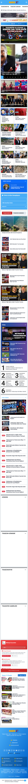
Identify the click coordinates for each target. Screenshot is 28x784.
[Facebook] (4, 750)
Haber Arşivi (19, 765)
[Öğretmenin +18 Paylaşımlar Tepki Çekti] (20, 154)
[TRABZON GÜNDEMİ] (25, 533)
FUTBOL (4, 117)
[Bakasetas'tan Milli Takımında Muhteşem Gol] (5, 354)
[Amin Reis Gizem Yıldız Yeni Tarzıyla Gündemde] (7, 169)
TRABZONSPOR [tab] (7, 213)
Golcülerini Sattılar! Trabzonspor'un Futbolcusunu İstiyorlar (14, 368)
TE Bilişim (17, 776)
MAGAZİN (4, 174)
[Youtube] (16, 750)
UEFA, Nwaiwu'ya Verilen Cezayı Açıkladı (9, 384)
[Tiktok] (19, 750)
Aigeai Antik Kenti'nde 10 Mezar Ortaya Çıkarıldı (20, 176)
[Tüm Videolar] (25, 324)
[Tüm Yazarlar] (25, 181)
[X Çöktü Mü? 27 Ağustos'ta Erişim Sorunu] (20, 127)
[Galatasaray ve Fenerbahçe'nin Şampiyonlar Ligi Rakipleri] (7, 112)
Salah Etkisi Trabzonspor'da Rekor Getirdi (16, 391)
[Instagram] (12, 750)
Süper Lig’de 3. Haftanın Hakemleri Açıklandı (20, 119)
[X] (7, 750)
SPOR (13, 771)
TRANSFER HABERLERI (10, 366)
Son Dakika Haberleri (8, 765)
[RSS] (24, 750)
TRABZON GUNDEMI (15, 6)
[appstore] (10, 754)
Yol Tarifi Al (15, 655)
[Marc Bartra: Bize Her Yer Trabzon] (5, 349)
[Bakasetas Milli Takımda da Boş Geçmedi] (5, 344)
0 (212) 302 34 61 (7, 665)
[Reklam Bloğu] (14, 15)
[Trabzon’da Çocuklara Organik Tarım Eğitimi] (7, 127)
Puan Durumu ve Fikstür (6, 762)
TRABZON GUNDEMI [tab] (18, 213)
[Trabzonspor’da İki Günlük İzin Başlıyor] (5, 418)
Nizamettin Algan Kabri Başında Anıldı (16, 455)
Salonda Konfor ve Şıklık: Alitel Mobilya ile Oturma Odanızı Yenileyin (15, 435)
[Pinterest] (9, 750)
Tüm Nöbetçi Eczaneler (14, 670)
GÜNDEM (5, 497)
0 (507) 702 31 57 (7, 655)
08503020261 (15, 742)
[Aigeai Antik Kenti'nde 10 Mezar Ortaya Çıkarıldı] (20, 169)
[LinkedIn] (14, 750)
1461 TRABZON (4, 772)
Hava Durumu (7, 758)
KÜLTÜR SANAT (18, 174)
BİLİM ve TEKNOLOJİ (20, 132)
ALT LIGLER (10, 772)
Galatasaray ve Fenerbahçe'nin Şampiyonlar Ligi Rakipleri (14, 10)
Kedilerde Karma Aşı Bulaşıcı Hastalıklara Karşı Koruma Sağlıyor (15, 460)
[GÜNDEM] (25, 497)
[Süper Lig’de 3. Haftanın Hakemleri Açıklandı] (20, 112)
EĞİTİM (16, 159)
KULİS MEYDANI (23, 771)
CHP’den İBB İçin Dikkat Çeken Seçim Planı (20, 148)
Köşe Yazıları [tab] (7, 181)
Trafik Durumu (19, 758)
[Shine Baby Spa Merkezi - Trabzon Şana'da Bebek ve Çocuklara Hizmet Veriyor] (5, 360)
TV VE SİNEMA (17, 772)
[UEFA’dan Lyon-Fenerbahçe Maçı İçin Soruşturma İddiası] (7, 154)
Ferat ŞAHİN (14, 185)
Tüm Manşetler (19, 761)
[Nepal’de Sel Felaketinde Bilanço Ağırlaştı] (7, 141)
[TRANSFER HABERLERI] (25, 606)
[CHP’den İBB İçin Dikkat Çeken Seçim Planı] (20, 141)
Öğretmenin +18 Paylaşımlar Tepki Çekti (20, 162)
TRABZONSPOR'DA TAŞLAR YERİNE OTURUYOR (17, 188)
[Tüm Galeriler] (25, 397)
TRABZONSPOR (5, 6)
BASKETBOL (24, 772)
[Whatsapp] (21, 750)
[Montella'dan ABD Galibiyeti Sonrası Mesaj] (5, 428)
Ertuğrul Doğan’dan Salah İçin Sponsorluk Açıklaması (22, 384)
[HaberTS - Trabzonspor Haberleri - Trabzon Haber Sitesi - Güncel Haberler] (14, 2)
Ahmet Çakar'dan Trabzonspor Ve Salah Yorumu (22, 376)
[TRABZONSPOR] (25, 569)
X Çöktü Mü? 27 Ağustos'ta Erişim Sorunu (20, 135)
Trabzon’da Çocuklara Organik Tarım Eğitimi (6, 135)
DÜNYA (3, 146)
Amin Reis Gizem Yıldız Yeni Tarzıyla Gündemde (7, 176)
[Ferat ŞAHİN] (6, 186)
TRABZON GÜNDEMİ (6, 132)
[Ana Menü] (1, 2)
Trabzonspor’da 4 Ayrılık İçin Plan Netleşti (9, 376)
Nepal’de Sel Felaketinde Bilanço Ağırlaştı (7, 148)
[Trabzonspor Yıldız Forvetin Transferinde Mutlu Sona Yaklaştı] (5, 423)
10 (26, 77)
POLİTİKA (17, 146)
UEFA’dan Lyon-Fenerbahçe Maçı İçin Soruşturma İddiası (6, 162)
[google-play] (17, 754)
